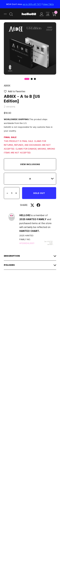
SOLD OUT (39, 193)
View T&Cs (48, 4)
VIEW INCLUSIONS (30, 164)
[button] (32, 79)
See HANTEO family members (48, 243)
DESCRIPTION (12, 255)
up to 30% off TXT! (32, 4)
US (48, 14)
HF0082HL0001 (26, 243)
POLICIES (9, 265)
